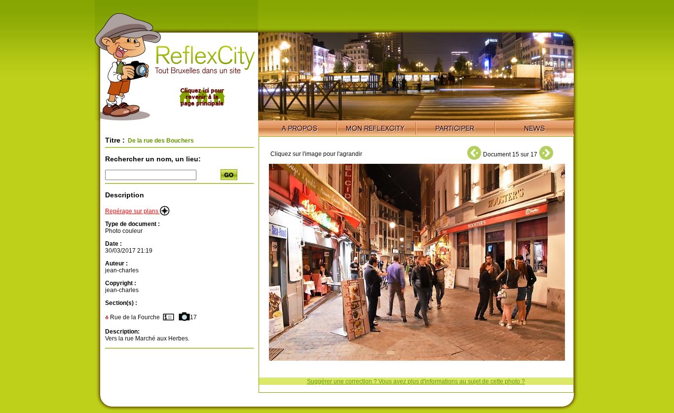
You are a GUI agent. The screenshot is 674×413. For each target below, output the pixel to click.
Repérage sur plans (132, 211)
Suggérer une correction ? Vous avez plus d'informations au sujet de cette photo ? (416, 381)
